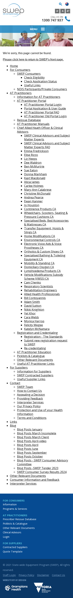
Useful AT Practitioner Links (35, 364)
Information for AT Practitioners (38, 97)
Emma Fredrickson (36, 151)
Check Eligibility (34, 77)
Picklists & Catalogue (31, 356)
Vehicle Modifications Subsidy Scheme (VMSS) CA (43, 277)
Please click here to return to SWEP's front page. (33, 59)
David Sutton (32, 306)
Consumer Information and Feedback (34, 480)
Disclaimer (43, 575)
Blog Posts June (27, 449)
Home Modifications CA (39, 236)
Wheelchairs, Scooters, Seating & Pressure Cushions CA (46, 215)
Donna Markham (35, 174)
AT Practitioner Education (34, 352)
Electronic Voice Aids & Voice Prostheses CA (42, 246)
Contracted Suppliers (15, 547)
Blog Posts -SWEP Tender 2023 (37, 468)
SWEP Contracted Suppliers (35, 375)
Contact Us (58, 575)
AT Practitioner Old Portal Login (45, 116)
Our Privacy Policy (29, 406)
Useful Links (32, 85)
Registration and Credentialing (37, 333)
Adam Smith (32, 302)
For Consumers (20, 70)
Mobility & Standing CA (39, 263)
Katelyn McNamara (36, 329)
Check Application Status (40, 81)
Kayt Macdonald (34, 178)
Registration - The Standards (43, 337)
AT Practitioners (21, 93)
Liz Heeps (30, 159)
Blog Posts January (29, 429)
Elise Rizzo (31, 155)
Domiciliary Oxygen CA (39, 267)
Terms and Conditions (31, 418)
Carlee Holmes (33, 186)
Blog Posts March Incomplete (36, 433)
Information (10, 504)
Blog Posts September (32, 453)
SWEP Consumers (29, 74)
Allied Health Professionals (42, 294)
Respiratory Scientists (38, 286)
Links (13, 422)
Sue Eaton (31, 170)
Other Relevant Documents (35, 360)
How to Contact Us (29, 391)
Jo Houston (31, 205)
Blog (13, 425)
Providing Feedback (30, 398)
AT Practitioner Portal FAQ (41, 112)
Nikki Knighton (34, 309)
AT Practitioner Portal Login (42, 105)
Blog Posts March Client (33, 437)
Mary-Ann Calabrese (37, 190)
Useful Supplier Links (31, 379)
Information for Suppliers (34, 371)
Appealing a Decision (31, 395)
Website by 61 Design (14, 580)
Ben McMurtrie (34, 166)
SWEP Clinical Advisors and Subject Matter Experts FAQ (47, 145)
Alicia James (32, 182)
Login (6, 536)
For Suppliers (19, 367)
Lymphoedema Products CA (42, 271)
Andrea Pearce (33, 197)
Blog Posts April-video (31, 441)
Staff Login (9, 575)
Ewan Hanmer (33, 201)
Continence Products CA (40, 209)
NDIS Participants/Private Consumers (42, 89)
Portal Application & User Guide (45, 108)
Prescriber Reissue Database (19, 519)
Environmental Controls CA (42, 240)
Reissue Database (29, 120)
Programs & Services (15, 508)
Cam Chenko (32, 282)
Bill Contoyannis (35, 298)
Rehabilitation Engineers (40, 290)
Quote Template (13, 551)
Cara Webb (31, 317)
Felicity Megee (33, 325)
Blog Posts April (27, 445)
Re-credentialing (35, 348)
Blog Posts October (30, 456)
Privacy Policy (26, 575)
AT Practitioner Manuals (33, 124)
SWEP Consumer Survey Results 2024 (41, 472)
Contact (15, 383)
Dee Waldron (32, 163)
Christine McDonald (37, 193)
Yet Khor (30, 313)
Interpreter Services (30, 402)
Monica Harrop (34, 321)
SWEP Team (25, 387)
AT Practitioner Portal (31, 101)
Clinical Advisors (12, 532)
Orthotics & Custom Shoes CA (43, 251)
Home (14, 66)
